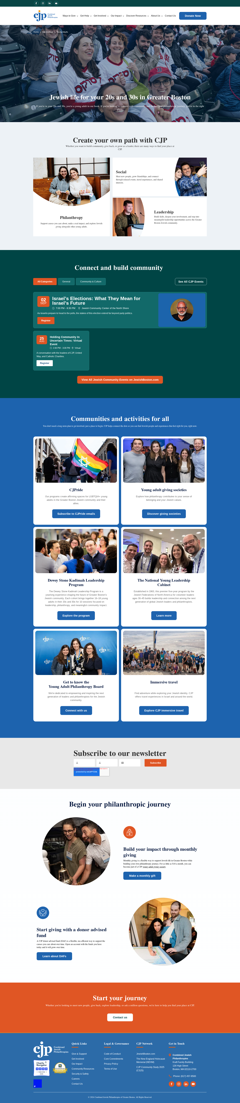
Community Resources (83, 1069)
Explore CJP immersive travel (164, 710)
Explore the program (76, 615)
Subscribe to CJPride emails (76, 513)
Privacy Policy (111, 1064)
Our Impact (116, 16)
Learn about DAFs (54, 956)
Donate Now (193, 15)
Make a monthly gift (142, 875)
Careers (76, 1079)
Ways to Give (69, 16)
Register (46, 320)
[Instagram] (179, 1084)
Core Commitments (113, 1059)
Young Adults (62, 32)
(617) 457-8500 (188, 1076)
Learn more (164, 615)
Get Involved (100, 16)
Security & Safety (80, 1074)
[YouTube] (193, 1084)
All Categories (45, 281)
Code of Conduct (112, 1054)
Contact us (120, 1017)
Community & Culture (90, 281)
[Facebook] (171, 1084)
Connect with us (76, 710)
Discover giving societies (164, 513)
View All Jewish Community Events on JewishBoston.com (120, 379)
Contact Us (170, 16)
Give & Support (79, 1054)
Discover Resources (136, 16)
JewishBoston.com (145, 1054)
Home (36, 32)
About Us (155, 16)
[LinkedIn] (186, 1084)
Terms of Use (110, 1069)
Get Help (84, 16)
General (66, 281)
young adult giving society (154, 866)
